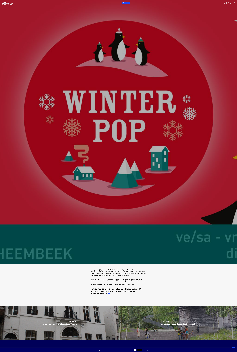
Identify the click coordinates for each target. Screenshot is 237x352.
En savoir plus (146, 350)
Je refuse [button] (139, 350)
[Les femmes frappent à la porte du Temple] (59, 323)
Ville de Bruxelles (70, 158)
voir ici (127, 275)
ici (109, 293)
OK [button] (135, 350)
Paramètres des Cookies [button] (126, 350)
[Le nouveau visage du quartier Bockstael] (177, 323)
